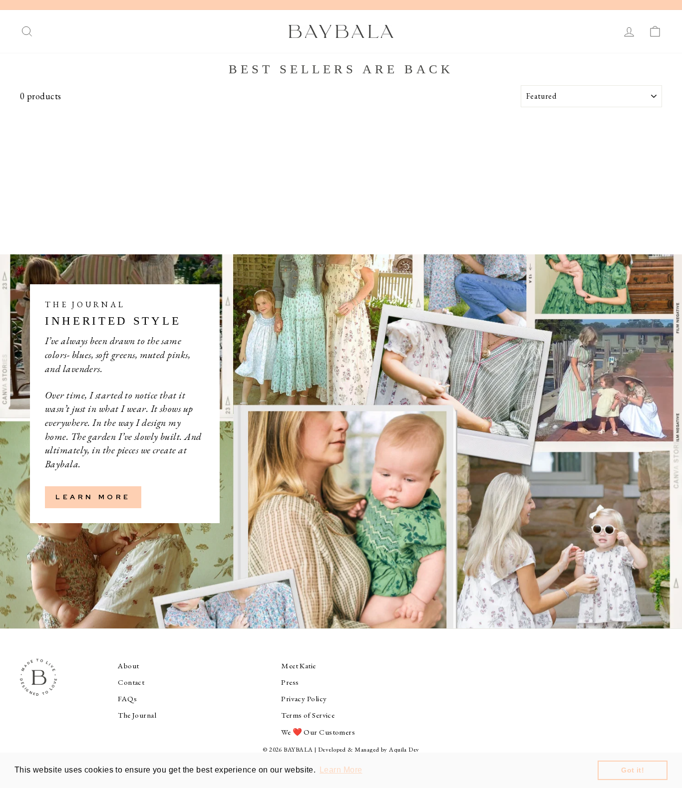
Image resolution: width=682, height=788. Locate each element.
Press (290, 682)
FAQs (127, 699)
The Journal (137, 715)
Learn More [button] (341, 770)
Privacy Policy (304, 699)
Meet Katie (298, 666)
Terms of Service (308, 715)
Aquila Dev (404, 749)
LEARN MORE (93, 496)
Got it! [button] (632, 770)
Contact (131, 682)
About (128, 666)
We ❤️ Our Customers (318, 732)
